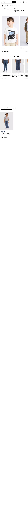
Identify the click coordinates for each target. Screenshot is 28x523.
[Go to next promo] (24, 6)
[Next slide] (24, 64)
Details (19, 5)
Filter (6, 51)
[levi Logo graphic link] (14, 2)
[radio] (2, 131)
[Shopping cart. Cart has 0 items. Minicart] (26, 2)
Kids (14, 8)
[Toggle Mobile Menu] (1, 2)
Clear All (14, 108)
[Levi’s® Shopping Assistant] (4, 2)
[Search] (21, 2)
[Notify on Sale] (23, 2)
